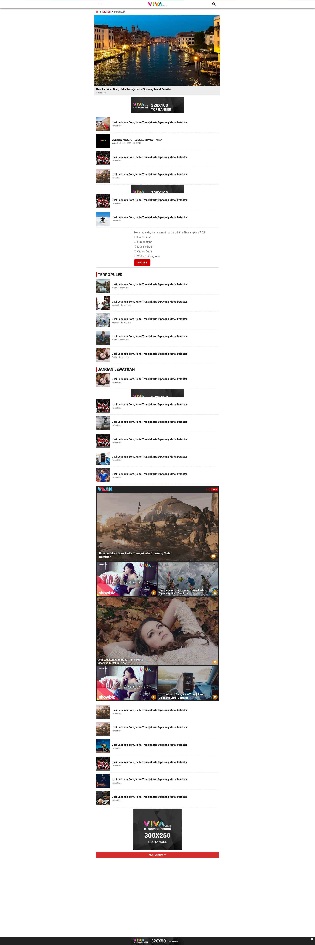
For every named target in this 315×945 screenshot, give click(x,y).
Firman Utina (144, 241)
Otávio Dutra (144, 251)
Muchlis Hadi (145, 246)
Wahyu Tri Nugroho (148, 256)
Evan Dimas (144, 237)
